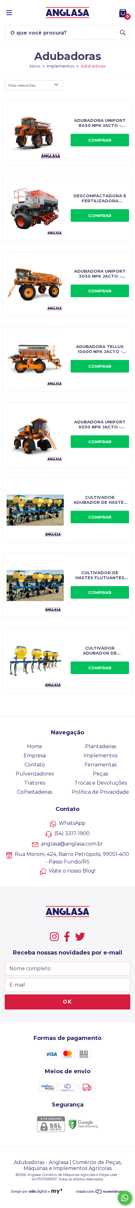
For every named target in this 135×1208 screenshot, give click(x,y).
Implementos (60, 65)
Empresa (35, 756)
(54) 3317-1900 (72, 833)
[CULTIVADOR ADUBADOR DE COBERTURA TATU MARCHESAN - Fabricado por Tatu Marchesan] (67, 660)
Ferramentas (100, 765)
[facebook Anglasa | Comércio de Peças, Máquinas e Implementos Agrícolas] (67, 936)
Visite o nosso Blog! (72, 871)
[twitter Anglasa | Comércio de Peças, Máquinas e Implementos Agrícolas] (80, 936)
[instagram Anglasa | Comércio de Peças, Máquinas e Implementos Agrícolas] (54, 936)
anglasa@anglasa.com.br (72, 844)
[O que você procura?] (122, 32)
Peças (100, 774)
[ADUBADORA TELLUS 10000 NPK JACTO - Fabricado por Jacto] (67, 359)
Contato (34, 765)
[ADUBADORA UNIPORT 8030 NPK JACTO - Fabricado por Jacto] (67, 133)
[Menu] (9, 12)
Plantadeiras (100, 746)
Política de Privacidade (100, 792)
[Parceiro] (56, 1192)
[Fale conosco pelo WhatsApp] (125, 1198)
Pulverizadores (35, 774)
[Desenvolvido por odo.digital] (31, 1192)
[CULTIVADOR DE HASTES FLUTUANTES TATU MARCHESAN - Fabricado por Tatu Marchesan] (67, 585)
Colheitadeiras (34, 792)
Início (35, 65)
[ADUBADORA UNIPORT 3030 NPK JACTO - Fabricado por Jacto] (67, 284)
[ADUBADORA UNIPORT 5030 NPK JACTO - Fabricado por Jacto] (67, 434)
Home (34, 746)
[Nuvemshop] (100, 1192)
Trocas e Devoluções (100, 783)
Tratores (34, 783)
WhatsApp (72, 823)
